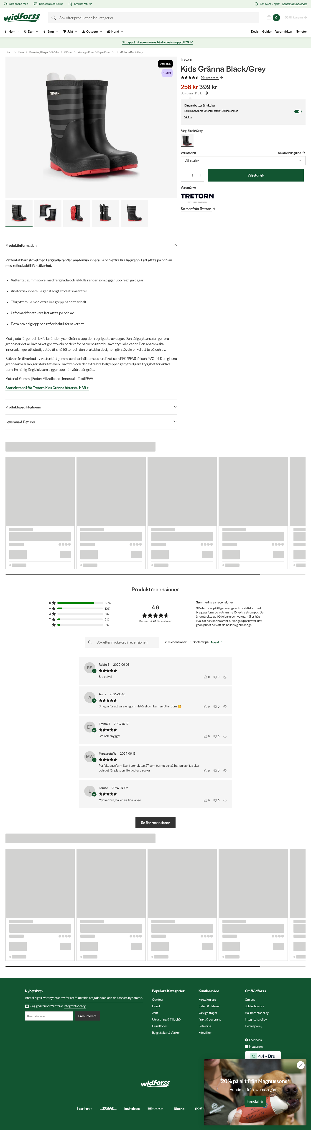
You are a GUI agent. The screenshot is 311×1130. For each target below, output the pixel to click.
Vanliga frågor (208, 1013)
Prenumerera (87, 1016)
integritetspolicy (75, 1006)
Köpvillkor (205, 1033)
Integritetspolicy (256, 1019)
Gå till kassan (294, 17)
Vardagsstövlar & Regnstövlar (94, 52)
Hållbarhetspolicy (257, 1013)
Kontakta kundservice (294, 3)
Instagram (256, 1046)
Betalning (205, 1026)
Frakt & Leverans (210, 1019)
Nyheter (301, 31)
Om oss (250, 1000)
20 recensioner (210, 77)
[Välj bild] (19, 213)
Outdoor (157, 1000)
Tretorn (186, 59)
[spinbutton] (192, 175)
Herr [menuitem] (12, 31)
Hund (156, 1006)
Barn (21, 52)
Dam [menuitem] (31, 31)
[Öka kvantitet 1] (200, 175)
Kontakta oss (207, 1000)
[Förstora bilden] (91, 127)
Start (9, 52)
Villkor (188, 117)
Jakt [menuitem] (70, 31)
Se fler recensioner (155, 822)
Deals (255, 31)
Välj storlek (255, 175)
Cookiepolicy (253, 1026)
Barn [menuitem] (51, 31)
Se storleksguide (289, 153)
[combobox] (243, 160)
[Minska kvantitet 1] (184, 175)
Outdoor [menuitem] (92, 31)
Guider (267, 31)
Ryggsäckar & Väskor (166, 1033)
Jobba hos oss (254, 1006)
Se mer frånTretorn (196, 208)
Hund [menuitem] (115, 31)
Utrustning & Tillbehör (167, 1019)
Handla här (255, 1101)
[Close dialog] (301, 1065)
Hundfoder (159, 1026)
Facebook (255, 1040)
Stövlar (68, 52)
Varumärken (283, 31)
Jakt (155, 1013)
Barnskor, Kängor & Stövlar (44, 52)
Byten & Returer (209, 1006)
